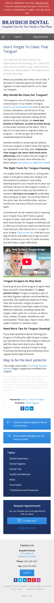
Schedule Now (29, 520)
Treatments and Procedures (24, 490)
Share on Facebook (22, 408)
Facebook (16, 580)
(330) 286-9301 (31, 561)
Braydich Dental (26, 586)
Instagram (38, 580)
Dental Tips (15, 469)
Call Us (17, 36)
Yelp (34, 580)
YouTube (29, 580)
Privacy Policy (16, 589)
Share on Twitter (27, 408)
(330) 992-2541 (42, 3)
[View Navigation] (4, 36)
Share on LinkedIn (32, 408)
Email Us (27, 572)
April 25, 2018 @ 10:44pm (32, 399)
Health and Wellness (20, 474)
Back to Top (27, 595)
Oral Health (15, 484)
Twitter (20, 580)
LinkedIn (25, 580)
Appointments (40, 36)
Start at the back (25, 232)
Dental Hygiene (32, 402)
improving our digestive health (33, 162)
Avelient (39, 589)
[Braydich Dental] (27, 24)
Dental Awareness (18, 458)
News (12, 479)
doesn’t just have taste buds (17, 107)
